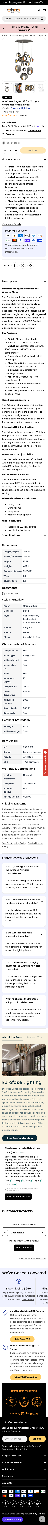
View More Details (11, 224)
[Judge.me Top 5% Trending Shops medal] (36, 1402)
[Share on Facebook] (14, 265)
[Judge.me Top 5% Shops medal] (24, 1402)
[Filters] (5, 1233)
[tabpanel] (24, 1092)
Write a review (24, 1247)
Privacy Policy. (21, 1449)
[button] (3, 28)
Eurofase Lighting (20, 108)
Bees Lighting (17, 1513)
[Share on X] (22, 265)
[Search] (42, 18)
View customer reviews (18, 1196)
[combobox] (24, 19)
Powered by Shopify (35, 1513)
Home (5, 35)
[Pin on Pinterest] (30, 265)
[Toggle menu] (3, 10)
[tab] (12, 1038)
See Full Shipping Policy (14, 843)
